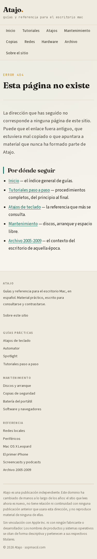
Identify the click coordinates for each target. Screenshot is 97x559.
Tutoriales (31, 30)
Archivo (71, 42)
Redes (30, 42)
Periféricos (11, 438)
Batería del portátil (17, 401)
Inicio (10, 30)
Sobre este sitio (15, 315)
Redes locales (14, 430)
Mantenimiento (77, 30)
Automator (11, 348)
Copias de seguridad (19, 393)
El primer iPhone (15, 454)
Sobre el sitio (17, 53)
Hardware (50, 42)
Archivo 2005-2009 (25, 241)
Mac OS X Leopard (17, 446)
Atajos (51, 30)
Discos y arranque (17, 385)
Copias (12, 42)
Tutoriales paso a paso (29, 190)
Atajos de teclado (25, 207)
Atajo (13, 9)
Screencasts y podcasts (22, 462)
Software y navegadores (22, 409)
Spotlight (10, 356)
